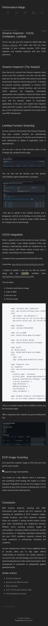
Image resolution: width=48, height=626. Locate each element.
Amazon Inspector (9, 45)
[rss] (42, 12)
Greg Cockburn (24, 618)
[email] (25, 12)
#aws (44, 31)
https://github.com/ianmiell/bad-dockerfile (28, 264)
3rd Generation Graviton (16, 594)
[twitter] (16, 12)
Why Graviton (12, 586)
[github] (8, 12)
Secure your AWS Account (17, 582)
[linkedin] (33, 12)
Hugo (26, 620)
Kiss (31, 620)
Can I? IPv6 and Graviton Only (19, 590)
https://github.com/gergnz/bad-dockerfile (18, 276)
